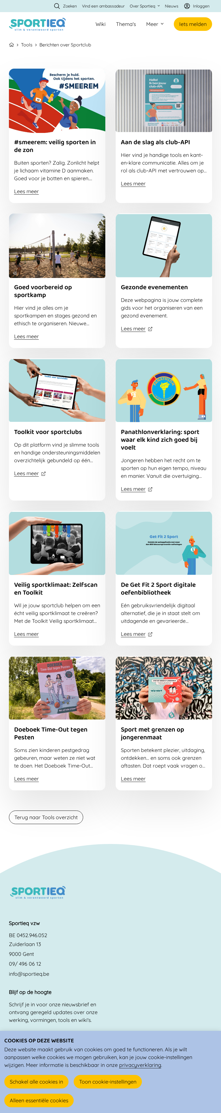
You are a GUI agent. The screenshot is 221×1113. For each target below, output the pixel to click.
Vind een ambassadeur (103, 5)
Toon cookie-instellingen (107, 1081)
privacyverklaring (140, 1065)
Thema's (126, 24)
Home (11, 44)
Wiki (101, 24)
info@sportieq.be (29, 974)
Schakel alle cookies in (36, 1081)
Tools (27, 45)
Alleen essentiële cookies (39, 1100)
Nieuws (171, 5)
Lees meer (26, 191)
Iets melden (193, 24)
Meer (152, 24)
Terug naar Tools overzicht (46, 817)
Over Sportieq (142, 5)
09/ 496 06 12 (25, 963)
